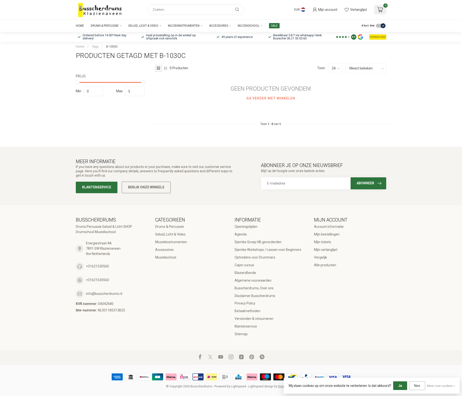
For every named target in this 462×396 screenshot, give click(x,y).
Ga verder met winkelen (270, 98)
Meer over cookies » (441, 386)
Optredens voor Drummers (255, 257)
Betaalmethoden (247, 311)
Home (80, 25)
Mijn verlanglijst (325, 250)
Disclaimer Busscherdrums (255, 296)
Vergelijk (320, 257)
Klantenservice (96, 187)
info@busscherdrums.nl (104, 294)
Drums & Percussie (105, 25)
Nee (417, 386)
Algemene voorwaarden (253, 280)
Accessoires (218, 25)
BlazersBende (245, 273)
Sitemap (241, 334)
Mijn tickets (322, 242)
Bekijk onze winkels (146, 187)
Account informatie (329, 227)
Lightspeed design (260, 386)
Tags (95, 46)
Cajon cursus (244, 265)
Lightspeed (238, 386)
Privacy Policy (245, 303)
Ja (400, 386)
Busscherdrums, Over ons (254, 288)
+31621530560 (97, 266)
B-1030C (112, 46)
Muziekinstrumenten (183, 25)
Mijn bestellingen (327, 234)
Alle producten (325, 265)
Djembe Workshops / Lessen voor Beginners (268, 250)
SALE (274, 25)
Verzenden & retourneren (254, 319)
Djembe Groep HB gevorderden (258, 242)
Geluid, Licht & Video (143, 25)
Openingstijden (246, 227)
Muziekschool (248, 25)
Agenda (241, 234)
